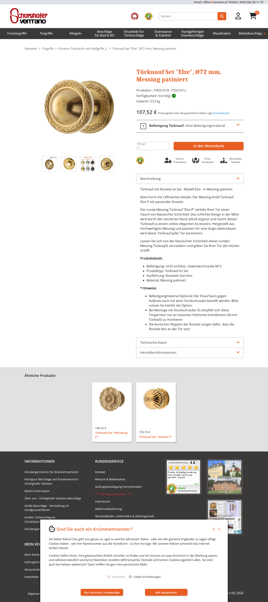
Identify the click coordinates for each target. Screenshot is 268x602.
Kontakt (100, 472)
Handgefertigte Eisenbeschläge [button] (192, 33)
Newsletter (32, 577)
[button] (238, 16)
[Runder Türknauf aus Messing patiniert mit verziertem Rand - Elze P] (78, 107)
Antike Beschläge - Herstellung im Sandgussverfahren (47, 508)
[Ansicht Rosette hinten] (49, 164)
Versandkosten (221, 113)
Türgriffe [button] (46, 33)
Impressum (102, 501)
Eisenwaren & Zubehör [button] (163, 33)
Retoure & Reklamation (110, 479)
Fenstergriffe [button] (17, 33)
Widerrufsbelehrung (108, 509)
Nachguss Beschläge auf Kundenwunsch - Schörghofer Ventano (52, 481)
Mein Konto (32, 554)
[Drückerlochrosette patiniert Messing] (68, 164)
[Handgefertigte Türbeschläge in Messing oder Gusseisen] (87, 164)
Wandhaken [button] (222, 33)
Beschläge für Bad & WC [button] (105, 33)
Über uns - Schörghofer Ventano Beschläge (53, 498)
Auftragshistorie (35, 562)
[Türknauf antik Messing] (106, 164)
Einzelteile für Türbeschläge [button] (134, 33)
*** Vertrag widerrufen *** (113, 494)
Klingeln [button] (75, 33)
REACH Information (37, 491)
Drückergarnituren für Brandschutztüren (51, 472)
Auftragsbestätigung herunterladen (118, 487)
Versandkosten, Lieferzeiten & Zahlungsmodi (124, 516)
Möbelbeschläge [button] (251, 33)
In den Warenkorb (208, 145)
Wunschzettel (33, 569)
